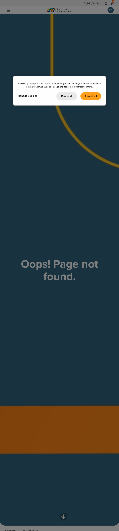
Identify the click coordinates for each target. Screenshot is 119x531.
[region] (59, 90)
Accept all (91, 96)
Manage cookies (27, 96)
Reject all (67, 96)
